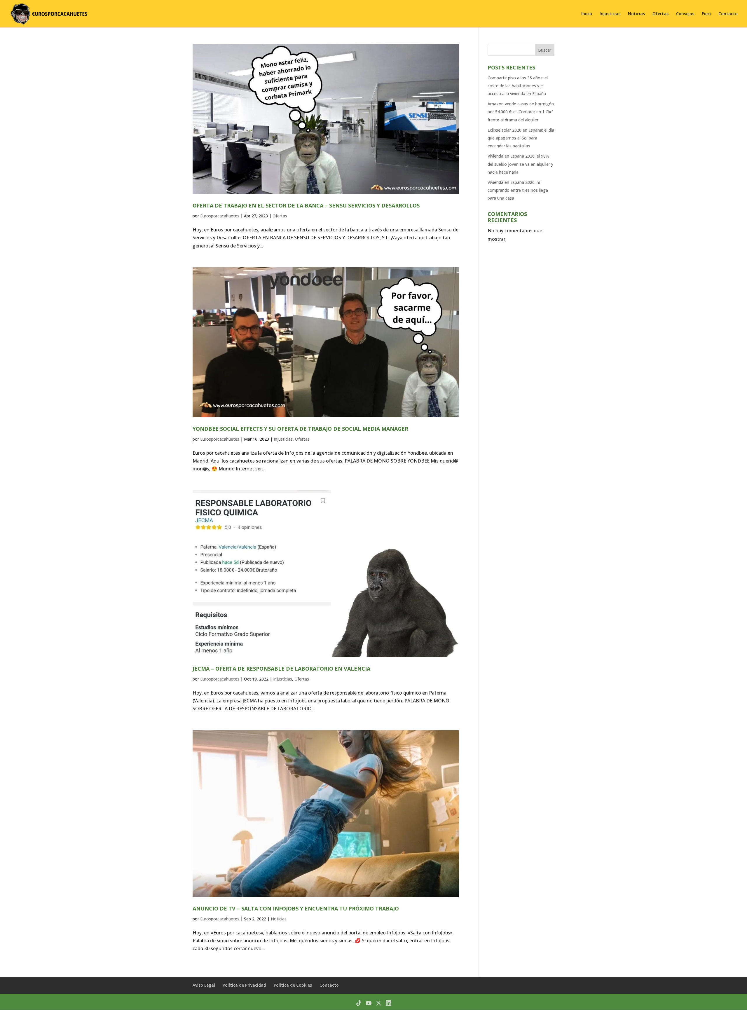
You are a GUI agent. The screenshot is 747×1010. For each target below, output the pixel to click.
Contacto (728, 14)
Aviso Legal (204, 985)
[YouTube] (368, 1003)
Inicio (586, 14)
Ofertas (660, 14)
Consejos (685, 14)
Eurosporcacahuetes (219, 216)
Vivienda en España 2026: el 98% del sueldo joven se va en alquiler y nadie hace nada (520, 164)
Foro (706, 14)
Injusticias (610, 14)
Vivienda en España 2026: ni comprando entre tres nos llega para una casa (518, 190)
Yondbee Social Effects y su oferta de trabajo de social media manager (300, 428)
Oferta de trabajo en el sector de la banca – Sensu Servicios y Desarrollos (306, 205)
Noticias (636, 14)
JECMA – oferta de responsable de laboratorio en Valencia (281, 668)
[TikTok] (359, 1003)
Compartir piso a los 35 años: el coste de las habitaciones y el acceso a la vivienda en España (518, 85)
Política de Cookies (293, 985)
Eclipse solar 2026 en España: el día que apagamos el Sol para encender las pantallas (521, 138)
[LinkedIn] (388, 1003)
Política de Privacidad (244, 985)
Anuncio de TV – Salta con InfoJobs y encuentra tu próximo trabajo (296, 908)
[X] (378, 1003)
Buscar (544, 50)
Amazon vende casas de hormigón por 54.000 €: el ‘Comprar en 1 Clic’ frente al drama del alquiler (521, 111)
